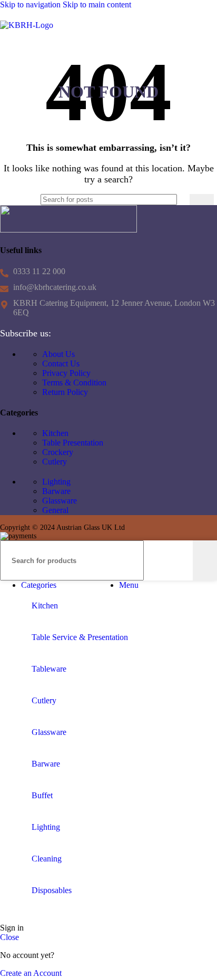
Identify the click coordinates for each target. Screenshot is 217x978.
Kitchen (55, 433)
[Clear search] (182, 199)
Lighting (56, 481)
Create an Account (31, 973)
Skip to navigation (31, 4)
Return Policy (65, 392)
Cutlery (54, 461)
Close (9, 937)
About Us (58, 354)
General (55, 510)
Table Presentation (72, 442)
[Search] (202, 199)
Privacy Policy (66, 373)
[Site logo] (26, 25)
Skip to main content (97, 4)
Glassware (59, 500)
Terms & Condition (74, 382)
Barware (56, 491)
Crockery (57, 452)
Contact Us (61, 363)
